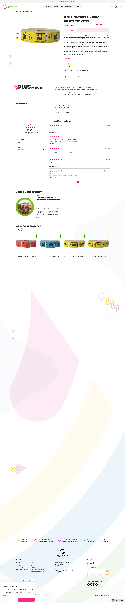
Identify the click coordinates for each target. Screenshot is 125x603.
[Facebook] (88, 584)
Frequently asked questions (38, 569)
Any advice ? (119, 600)
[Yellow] (69, 65)
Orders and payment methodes (21, 564)
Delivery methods (20, 567)
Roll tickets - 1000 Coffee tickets (98, 256)
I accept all (26, 600)
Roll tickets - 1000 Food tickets (50, 256)
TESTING (33, 564)
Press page (33, 562)
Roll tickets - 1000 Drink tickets (26, 256)
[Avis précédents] (76, 182)
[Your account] (116, 6)
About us (18, 562)
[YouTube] (91, 584)
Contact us (34, 565)
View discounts (104, 30)
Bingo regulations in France (22, 569)
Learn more (5, 595)
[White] (66, 65)
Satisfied (89, 539)
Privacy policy (19, 571)
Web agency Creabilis (42, 594)
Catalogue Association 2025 (38, 571)
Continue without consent (26, 580)
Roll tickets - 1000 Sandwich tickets (74, 256)
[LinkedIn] (96, 584)
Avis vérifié (107, 125)
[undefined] (37, 132)
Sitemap (33, 567)
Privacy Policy (102, 567)
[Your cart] (120, 6)
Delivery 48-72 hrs (44, 539)
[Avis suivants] (83, 182)
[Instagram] (94, 584)
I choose (10, 600)
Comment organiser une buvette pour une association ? (48, 199)
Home (17, 11)
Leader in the (25, 539)
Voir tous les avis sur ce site (30, 134)
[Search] (112, 6)
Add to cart (81, 70)
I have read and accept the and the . (98, 566)
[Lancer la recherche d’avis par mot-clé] (44, 153)
